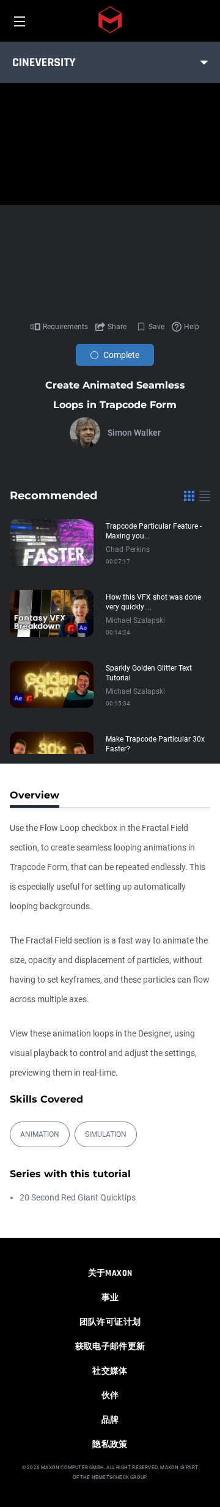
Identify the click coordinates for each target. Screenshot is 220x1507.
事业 (110, 1297)
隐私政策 (109, 1444)
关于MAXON (110, 1273)
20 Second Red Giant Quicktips (78, 1197)
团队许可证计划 (110, 1322)
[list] (204, 495)
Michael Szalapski (135, 620)
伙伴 (110, 1395)
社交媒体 (109, 1371)
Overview (34, 795)
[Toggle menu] (204, 62)
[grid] (189, 495)
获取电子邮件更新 (110, 1346)
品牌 (110, 1420)
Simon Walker (134, 432)
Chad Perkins (128, 549)
